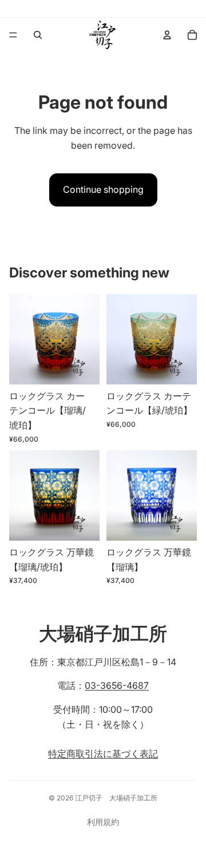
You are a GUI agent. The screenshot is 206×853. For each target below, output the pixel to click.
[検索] (37, 34)
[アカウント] (167, 34)
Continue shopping (103, 189)
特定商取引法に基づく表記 (103, 753)
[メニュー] (13, 35)
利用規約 (103, 822)
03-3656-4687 (117, 685)
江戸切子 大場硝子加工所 (116, 798)
